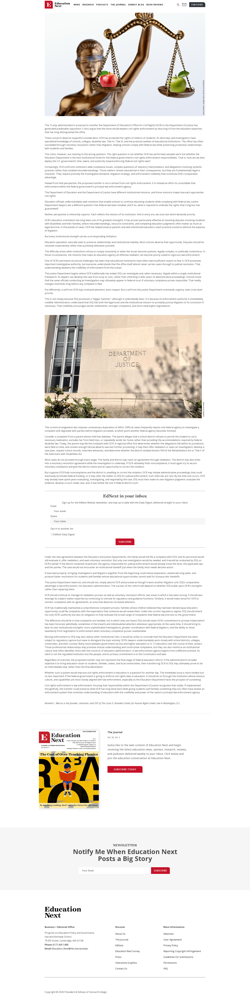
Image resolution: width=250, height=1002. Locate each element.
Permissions (170, 962)
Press (118, 957)
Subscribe (125, 541)
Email (53, 506)
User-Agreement (172, 939)
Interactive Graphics (126, 962)
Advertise (168, 933)
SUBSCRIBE (197, 4)
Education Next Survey (127, 951)
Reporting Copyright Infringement (182, 951)
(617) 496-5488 (60, 944)
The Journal (121, 939)
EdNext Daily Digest (64, 534)
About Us (120, 933)
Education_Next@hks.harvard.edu (69, 948)
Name (53, 516)
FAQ (165, 968)
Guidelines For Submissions (178, 957)
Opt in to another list (61, 528)
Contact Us (121, 968)
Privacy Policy (170, 945)
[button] (178, 4)
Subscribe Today (125, 769)
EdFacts (119, 945)
